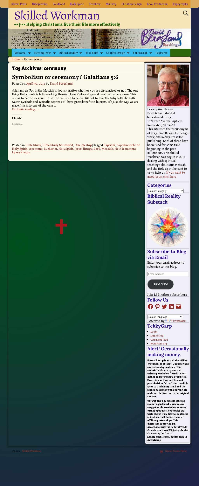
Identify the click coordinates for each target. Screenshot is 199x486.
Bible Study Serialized (58, 145)
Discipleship (39, 3)
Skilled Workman (57, 15)
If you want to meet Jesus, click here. (166, 174)
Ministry (111, 3)
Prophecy (94, 3)
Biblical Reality (68, 52)
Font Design (140, 52)
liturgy (87, 149)
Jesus (78, 149)
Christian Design (131, 3)
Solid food (59, 3)
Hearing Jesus (42, 52)
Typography (180, 3)
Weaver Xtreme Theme (176, 451)
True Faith (92, 52)
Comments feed (159, 339)
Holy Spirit (77, 3)
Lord (97, 149)
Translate (179, 321)
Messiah (107, 149)
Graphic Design (115, 52)
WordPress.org (158, 343)
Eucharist (50, 149)
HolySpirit (65, 149)
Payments (161, 52)
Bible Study (33, 145)
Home (16, 59)
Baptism (109, 145)
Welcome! (20, 52)
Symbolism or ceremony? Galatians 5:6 (65, 77)
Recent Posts (19, 3)
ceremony (35, 149)
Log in (153, 331)
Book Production (157, 3)
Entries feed (156, 335)
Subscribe (160, 284)
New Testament (125, 149)
